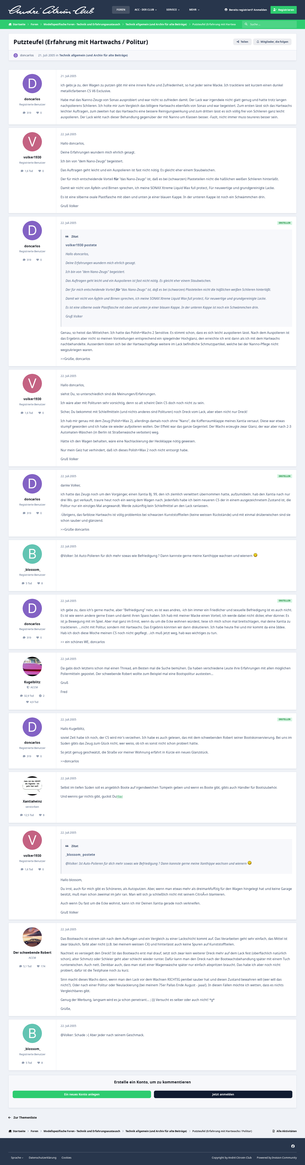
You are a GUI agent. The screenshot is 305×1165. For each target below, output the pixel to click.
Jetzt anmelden (223, 1094)
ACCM (34, 687)
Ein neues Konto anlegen (82, 1094)
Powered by (277, 1157)
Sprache (16, 1157)
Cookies (66, 1157)
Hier (120, 796)
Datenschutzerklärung (42, 1157)
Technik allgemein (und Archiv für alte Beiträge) (93, 55)
